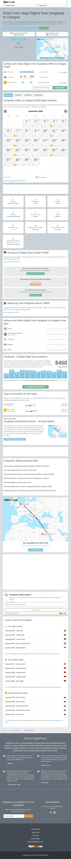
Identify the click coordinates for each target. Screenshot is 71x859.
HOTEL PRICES (35, 284)
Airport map (35, 832)
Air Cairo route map (53, 653)
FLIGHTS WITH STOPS (42, 87)
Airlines (29, 28)
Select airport (35, 829)
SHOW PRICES (59, 87)
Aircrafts (36, 28)
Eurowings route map (55, 687)
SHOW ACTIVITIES (35, 295)
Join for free (35, 610)
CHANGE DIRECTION (19, 39)
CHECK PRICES (35, 550)
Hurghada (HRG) (15, 730)
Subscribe (29, 816)
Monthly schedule (8, 28)
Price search (44, 28)
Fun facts (36, 835)
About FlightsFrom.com (35, 842)
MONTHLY (8, 95)
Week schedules (19, 28)
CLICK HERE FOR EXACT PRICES (34, 386)
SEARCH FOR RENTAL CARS (35, 273)
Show (58, 216)
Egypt (4, 730)
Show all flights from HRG (11, 312)
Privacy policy (35, 838)
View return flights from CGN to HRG (15, 180)
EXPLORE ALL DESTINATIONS (15, 439)
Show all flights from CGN (11, 262)
